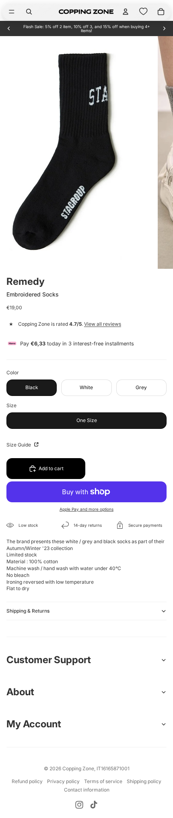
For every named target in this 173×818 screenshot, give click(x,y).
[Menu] (11, 11)
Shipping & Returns (27, 611)
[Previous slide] (9, 28)
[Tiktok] (94, 805)
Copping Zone (78, 768)
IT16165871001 (113, 768)
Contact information (86, 790)
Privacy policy (63, 781)
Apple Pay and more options (86, 509)
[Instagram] (79, 805)
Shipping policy (144, 781)
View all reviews (102, 324)
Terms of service (103, 781)
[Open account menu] (125, 11)
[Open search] (29, 11)
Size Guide (19, 445)
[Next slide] (164, 28)
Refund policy (27, 781)
